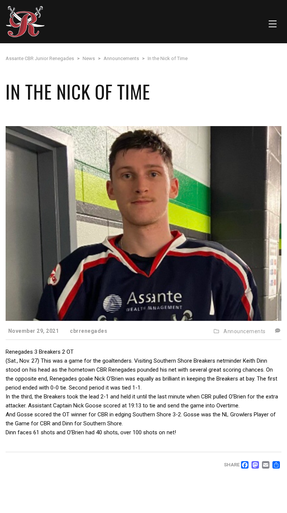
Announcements (244, 331)
